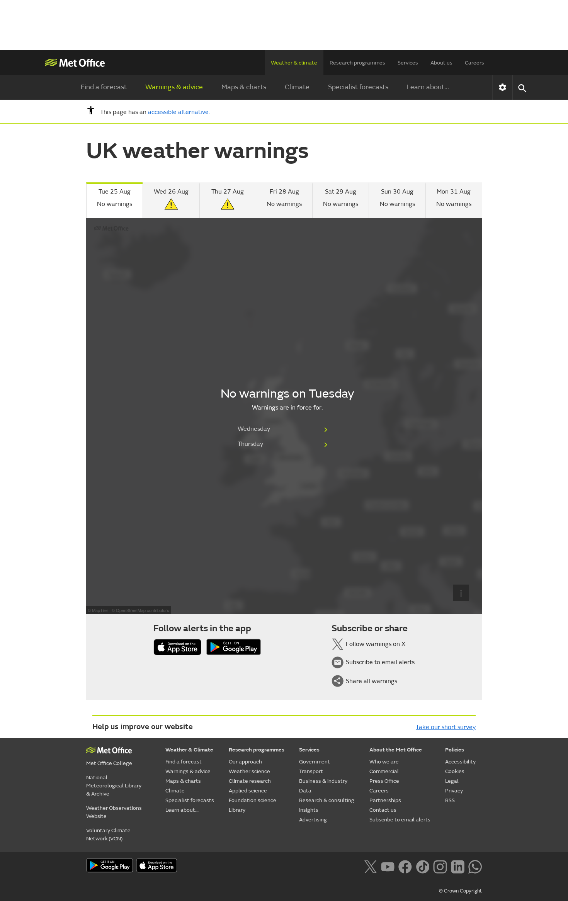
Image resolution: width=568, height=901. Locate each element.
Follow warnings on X (375, 644)
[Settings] (502, 87)
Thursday (250, 444)
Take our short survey (446, 727)
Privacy (454, 790)
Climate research (250, 781)
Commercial (384, 771)
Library (237, 810)
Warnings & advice (174, 87)
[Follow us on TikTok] (422, 866)
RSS (450, 800)
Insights (308, 810)
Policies (454, 749)
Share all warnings (371, 681)
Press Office (384, 781)
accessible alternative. (179, 112)
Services (408, 63)
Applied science (248, 790)
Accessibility (460, 761)
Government (314, 761)
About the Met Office (395, 749)
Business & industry (323, 781)
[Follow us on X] (370, 866)
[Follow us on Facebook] (405, 866)
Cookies (454, 771)
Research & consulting (326, 800)
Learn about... (428, 87)
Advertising (313, 819)
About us (441, 63)
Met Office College (109, 763)
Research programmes (357, 63)
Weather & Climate (189, 749)
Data (305, 790)
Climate (297, 87)
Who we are (384, 761)
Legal (452, 781)
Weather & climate (294, 63)
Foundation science (252, 800)
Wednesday (254, 429)
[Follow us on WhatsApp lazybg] (475, 866)
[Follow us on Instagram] (440, 866)
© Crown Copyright (460, 891)
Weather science (249, 771)
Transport (311, 771)
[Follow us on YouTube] (388, 866)
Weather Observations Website (114, 812)
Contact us (382, 810)
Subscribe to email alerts (380, 662)
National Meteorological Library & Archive (113, 785)
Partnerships (385, 800)
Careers (474, 63)
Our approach (245, 761)
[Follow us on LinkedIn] (457, 866)
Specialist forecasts (358, 87)
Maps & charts (243, 87)
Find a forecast (104, 87)
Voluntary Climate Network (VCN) (108, 834)
